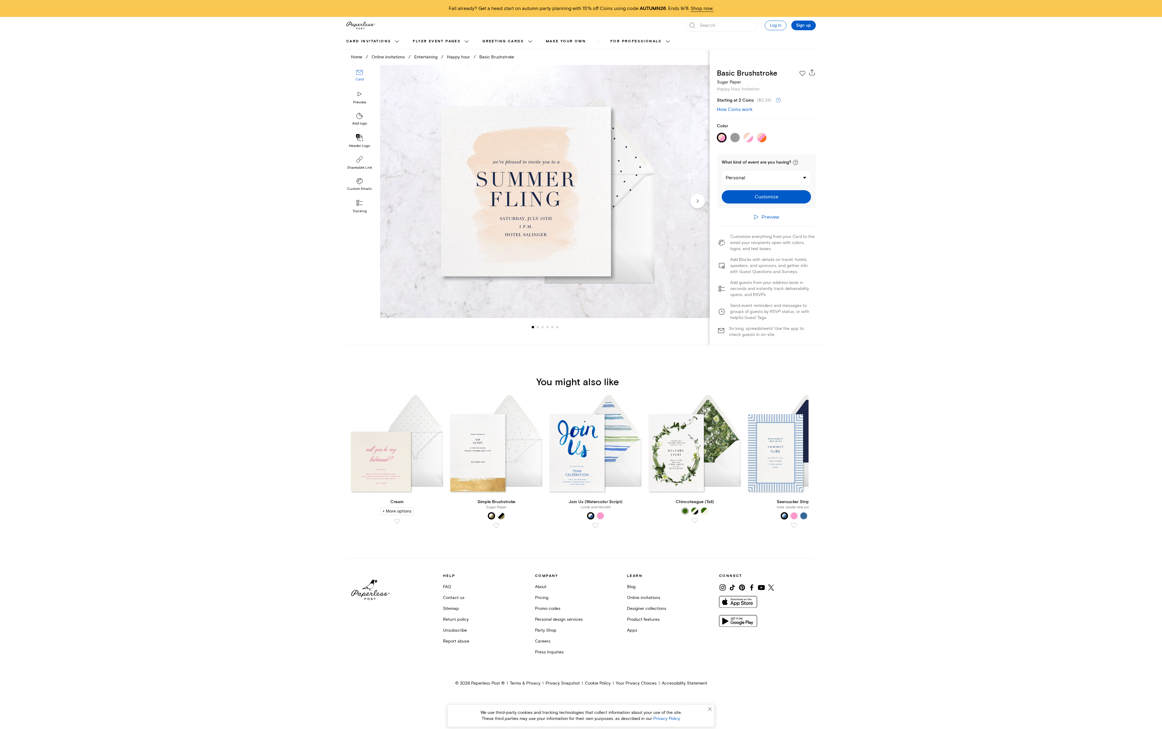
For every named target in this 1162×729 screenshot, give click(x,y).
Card (360, 79)
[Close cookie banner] (710, 709)
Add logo (359, 124)
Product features (643, 619)
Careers (542, 641)
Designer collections (646, 608)
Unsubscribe (455, 630)
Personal (735, 178)
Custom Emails (359, 189)
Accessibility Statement (684, 683)
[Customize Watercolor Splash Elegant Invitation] (544, 191)
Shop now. (702, 8)
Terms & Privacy (525, 683)
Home (356, 57)
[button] (796, 162)
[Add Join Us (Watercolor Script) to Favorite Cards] (595, 525)
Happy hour (458, 57)
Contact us (453, 597)
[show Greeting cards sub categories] (530, 42)
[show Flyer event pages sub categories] (466, 42)
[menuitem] (373, 41)
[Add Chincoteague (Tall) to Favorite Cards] (694, 520)
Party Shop (545, 630)
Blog (631, 586)
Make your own (566, 41)
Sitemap (451, 608)
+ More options (397, 511)
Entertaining (426, 57)
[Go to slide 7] (557, 327)
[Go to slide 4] (542, 327)
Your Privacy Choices (636, 683)
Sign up (803, 25)
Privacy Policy (666, 718)
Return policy (456, 619)
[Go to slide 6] (552, 327)
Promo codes (547, 608)
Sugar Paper (729, 82)
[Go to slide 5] (547, 327)
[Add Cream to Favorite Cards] (397, 521)
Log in (775, 25)
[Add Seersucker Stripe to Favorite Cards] (794, 525)
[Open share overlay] (812, 72)
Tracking (360, 211)
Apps (632, 630)
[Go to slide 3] (538, 327)
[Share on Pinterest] (742, 587)
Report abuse (456, 641)
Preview (359, 102)
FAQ (447, 586)
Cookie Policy (598, 683)
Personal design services (559, 619)
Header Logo (359, 146)
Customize (766, 197)
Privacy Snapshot (563, 683)
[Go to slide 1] (533, 327)
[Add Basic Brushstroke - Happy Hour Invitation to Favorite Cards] (802, 73)
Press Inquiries (549, 652)
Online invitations (388, 57)
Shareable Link (359, 167)
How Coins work (735, 109)
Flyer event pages (437, 41)
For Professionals (636, 41)
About (541, 586)
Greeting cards (503, 41)
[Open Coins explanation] (778, 100)
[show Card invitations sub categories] (397, 42)
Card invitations (368, 41)
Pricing (541, 597)
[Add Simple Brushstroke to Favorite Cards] (496, 525)
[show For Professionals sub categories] (667, 42)
